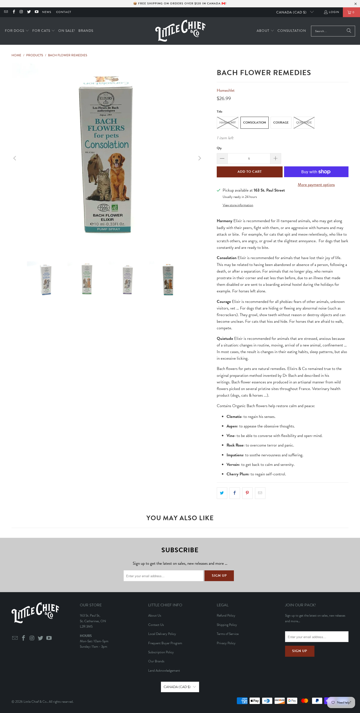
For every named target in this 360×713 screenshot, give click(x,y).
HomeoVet (226, 90)
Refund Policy (226, 615)
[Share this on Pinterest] (247, 493)
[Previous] (15, 158)
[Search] (349, 31)
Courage (281, 122)
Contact (63, 12)
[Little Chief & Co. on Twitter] (29, 12)
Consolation (254, 122)
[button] (17, 30)
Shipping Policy (227, 624)
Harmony (227, 122)
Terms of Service (228, 633)
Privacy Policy (226, 643)
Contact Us (156, 624)
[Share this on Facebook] (234, 493)
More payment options (316, 185)
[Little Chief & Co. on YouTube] (36, 12)
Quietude (304, 122)
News (46, 12)
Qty (219, 148)
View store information (238, 205)
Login (334, 12)
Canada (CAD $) (292, 12)
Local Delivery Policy (162, 633)
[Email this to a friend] (260, 493)
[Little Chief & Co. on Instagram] (21, 12)
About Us (154, 615)
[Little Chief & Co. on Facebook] (13, 12)
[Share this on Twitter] (222, 493)
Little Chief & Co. (35, 701)
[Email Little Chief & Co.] (6, 12)
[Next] (199, 158)
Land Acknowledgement (164, 670)
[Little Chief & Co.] (180, 31)
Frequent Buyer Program (165, 643)
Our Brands (156, 661)
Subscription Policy (161, 652)
